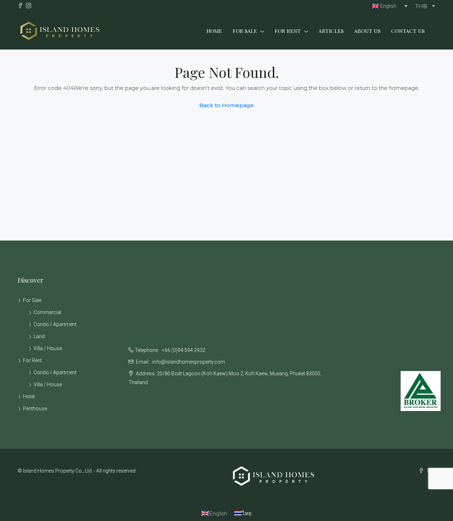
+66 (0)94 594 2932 (183, 350)
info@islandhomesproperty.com (188, 362)
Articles (331, 30)
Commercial (47, 312)
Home (214, 30)
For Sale (245, 30)
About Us (367, 30)
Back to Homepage (226, 105)
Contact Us (408, 30)
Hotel (29, 396)
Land (39, 336)
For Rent (288, 30)
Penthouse (35, 408)
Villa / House (48, 348)
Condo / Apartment (55, 324)
